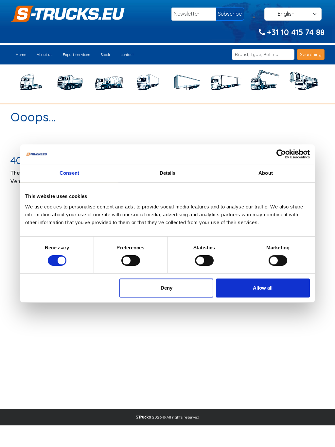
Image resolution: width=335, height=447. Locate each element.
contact (127, 54)
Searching (311, 54)
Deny (166, 288)
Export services (76, 54)
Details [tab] (168, 173)
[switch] (130, 260)
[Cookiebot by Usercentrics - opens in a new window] (281, 154)
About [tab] (265, 173)
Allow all (263, 288)
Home (21, 54)
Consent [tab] (69, 173)
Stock (105, 54)
